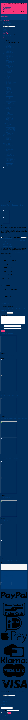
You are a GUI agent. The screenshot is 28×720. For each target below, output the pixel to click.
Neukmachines (9, 99)
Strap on (7, 138)
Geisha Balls (8, 137)
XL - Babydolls (9, 81)
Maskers (8, 50)
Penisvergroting (9, 118)
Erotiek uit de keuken (10, 94)
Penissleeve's (9, 148)
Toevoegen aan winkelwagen (6, 238)
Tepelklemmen (9, 51)
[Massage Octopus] (6, 223)
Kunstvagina (8, 144)
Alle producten (6, 8)
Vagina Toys (8, 140)
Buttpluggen (8, 87)
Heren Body (8, 124)
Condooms (8, 107)
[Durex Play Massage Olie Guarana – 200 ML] (6, 216)
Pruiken (7, 73)
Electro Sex (8, 46)
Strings (7, 77)
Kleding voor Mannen (10, 127)
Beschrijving (6, 243)
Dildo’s (4, 27)
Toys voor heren (7, 23)
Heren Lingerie (6, 25)
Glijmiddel (8, 113)
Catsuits (7, 60)
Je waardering (4, 312)
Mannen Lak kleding (10, 129)
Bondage (8, 45)
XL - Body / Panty (9, 83)
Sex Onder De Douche (10, 101)
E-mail (2, 328)
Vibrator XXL (9, 165)
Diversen (5, 32)
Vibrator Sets (9, 160)
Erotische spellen (9, 96)
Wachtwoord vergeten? (6, 715)
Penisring (8, 146)
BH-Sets (8, 57)
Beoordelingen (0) (7, 246)
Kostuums (8, 63)
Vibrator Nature (9, 158)
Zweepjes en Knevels (10, 52)
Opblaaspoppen (9, 145)
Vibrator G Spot (9, 154)
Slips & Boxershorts (10, 133)
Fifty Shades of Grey (10, 47)
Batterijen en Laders (10, 106)
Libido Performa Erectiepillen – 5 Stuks (9, 395)
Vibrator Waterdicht (10, 164)
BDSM (4, 29)
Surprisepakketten (10, 103)
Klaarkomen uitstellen (10, 114)
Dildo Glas (8, 91)
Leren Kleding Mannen (11, 128)
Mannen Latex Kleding (11, 130)
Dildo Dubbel (9, 89)
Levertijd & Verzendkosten (9, 574)
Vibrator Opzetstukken (11, 159)
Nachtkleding (9, 71)
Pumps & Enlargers (10, 149)
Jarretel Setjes (9, 62)
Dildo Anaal (8, 88)
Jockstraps (8, 125)
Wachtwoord (4, 710)
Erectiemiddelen (9, 110)
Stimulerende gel (9, 119)
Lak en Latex (8, 48)
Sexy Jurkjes (8, 75)
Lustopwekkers (9, 115)
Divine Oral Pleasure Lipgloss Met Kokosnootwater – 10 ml (14, 418)
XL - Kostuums (9, 84)
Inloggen (9, 712)
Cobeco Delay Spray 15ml (6, 520)
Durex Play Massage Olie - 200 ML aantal (11, 237)
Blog (4, 9)
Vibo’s (4, 28)
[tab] (15, 243)
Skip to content (4, 1)
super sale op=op (7, 7)
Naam (2, 326)
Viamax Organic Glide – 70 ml (7, 497)
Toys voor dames (7, 22)
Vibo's (4, 151)
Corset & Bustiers (10, 61)
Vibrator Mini (9, 156)
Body (7, 58)
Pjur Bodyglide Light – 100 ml (7, 355)
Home (4, 20)
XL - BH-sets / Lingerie (11, 82)
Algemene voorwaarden (8, 577)
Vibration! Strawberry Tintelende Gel (9, 560)
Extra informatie (7, 244)
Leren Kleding (9, 70)
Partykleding (9, 72)
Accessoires (8, 55)
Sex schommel (9, 102)
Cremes (7, 108)
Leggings (8, 68)
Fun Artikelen (9, 97)
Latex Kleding (9, 67)
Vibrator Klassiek (10, 155)
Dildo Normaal (9, 92)
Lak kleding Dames (10, 66)
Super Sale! (6, 33)
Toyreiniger (8, 120)
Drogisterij (5, 30)
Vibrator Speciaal (10, 161)
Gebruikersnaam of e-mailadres (8, 706)
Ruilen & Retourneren (8, 575)
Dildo (4, 86)
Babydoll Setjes (9, 56)
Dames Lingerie (7, 24)
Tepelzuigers (8, 139)
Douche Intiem (9, 109)
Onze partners (4, 588)
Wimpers (8, 79)
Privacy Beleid (6, 576)
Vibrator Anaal (9, 153)
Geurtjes (8, 112)
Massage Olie (9, 117)
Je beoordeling (4, 315)
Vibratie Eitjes (9, 142)
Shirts (7, 132)
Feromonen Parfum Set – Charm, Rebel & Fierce (11, 458)
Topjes (7, 78)
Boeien (7, 43)
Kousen (7, 65)
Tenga (7, 150)
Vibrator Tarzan (9, 163)
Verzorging (8, 122)
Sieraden (8, 76)
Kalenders (8, 98)
